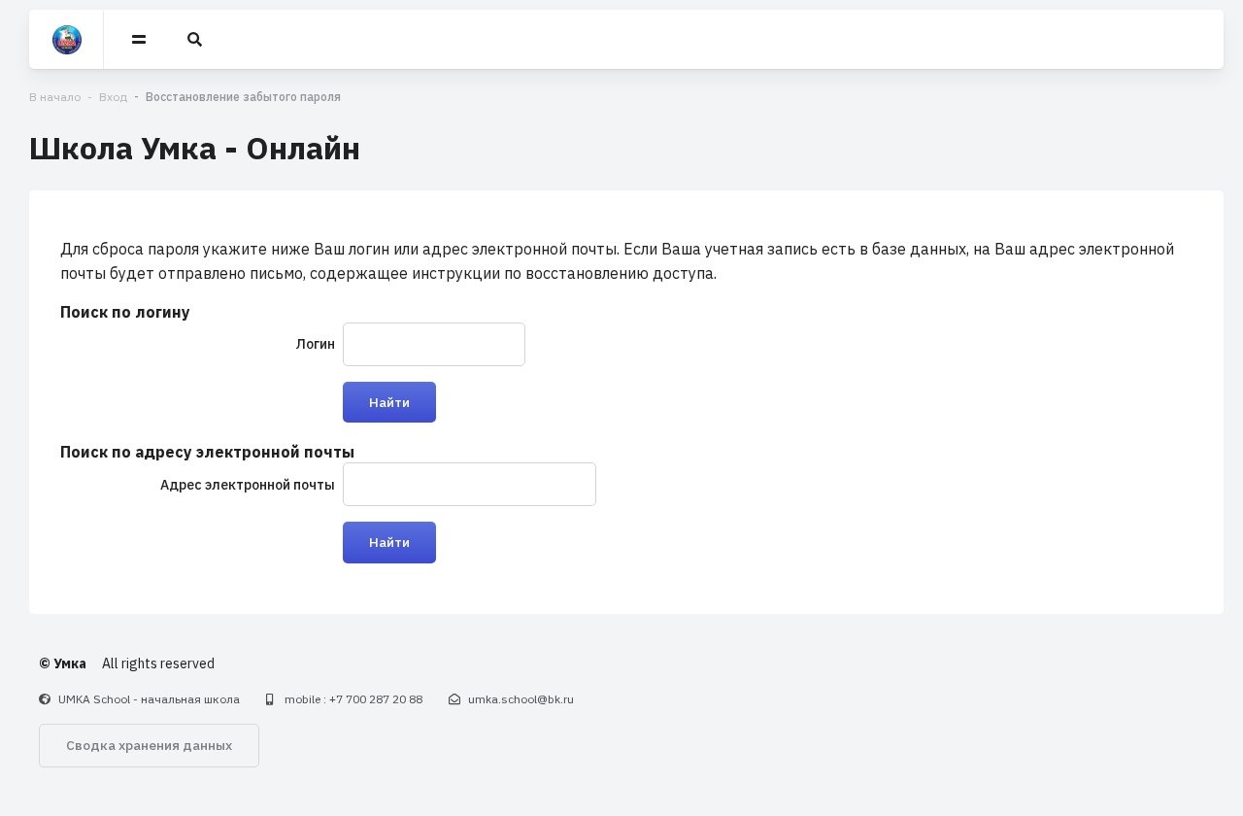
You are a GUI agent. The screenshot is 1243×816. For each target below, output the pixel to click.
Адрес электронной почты (247, 484)
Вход (113, 96)
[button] (196, 40)
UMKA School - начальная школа (149, 699)
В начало (55, 96)
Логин (315, 344)
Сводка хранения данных (149, 745)
